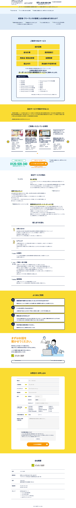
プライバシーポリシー (37, 435)
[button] (68, 141)
